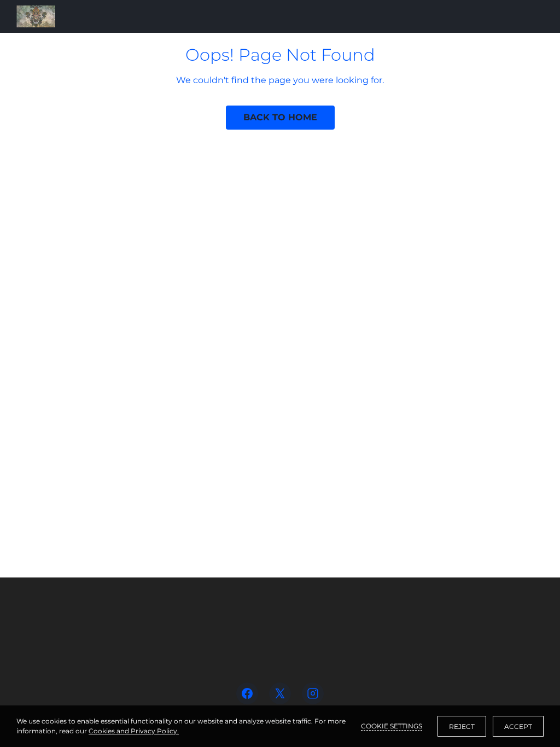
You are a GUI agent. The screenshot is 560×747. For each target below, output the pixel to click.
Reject (462, 726)
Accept (518, 726)
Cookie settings (391, 726)
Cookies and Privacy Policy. (134, 731)
